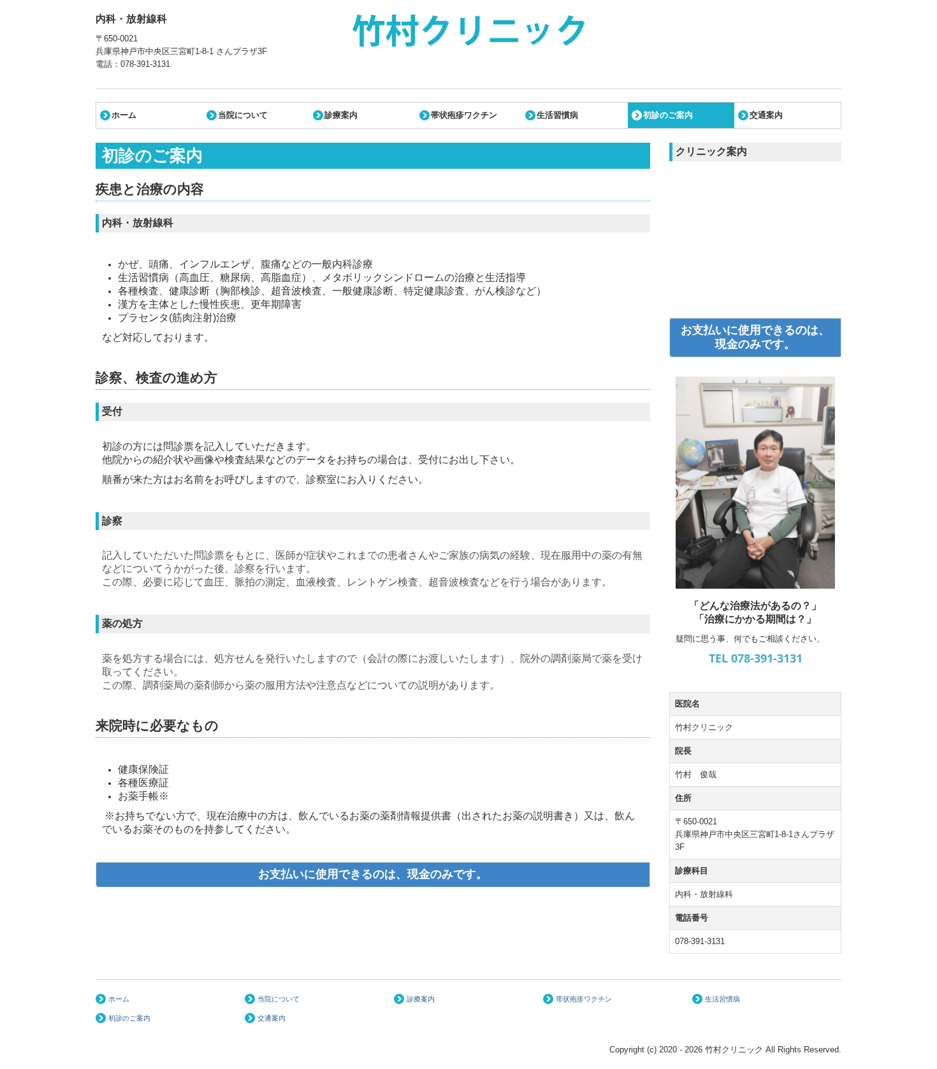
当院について (243, 115)
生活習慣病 (557, 115)
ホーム (124, 115)
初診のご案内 (668, 115)
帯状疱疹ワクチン (464, 115)
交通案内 (766, 115)
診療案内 (341, 115)
